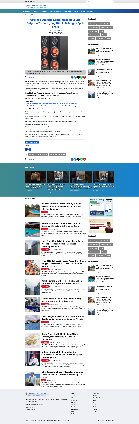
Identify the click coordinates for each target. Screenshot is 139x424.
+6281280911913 (30, 407)
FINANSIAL (45, 342)
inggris (91, 39)
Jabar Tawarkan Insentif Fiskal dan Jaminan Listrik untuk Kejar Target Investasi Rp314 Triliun (62, 375)
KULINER (73, 413)
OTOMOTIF (90, 11)
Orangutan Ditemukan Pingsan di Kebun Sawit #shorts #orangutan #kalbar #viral (35, 186)
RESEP (72, 411)
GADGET (33, 15)
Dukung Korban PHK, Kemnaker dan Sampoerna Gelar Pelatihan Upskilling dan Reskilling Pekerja (61, 355)
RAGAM (95, 404)
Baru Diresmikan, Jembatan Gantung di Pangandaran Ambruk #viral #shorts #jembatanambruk (56, 187)
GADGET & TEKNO (98, 398)
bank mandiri (93, 27)
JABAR (43, 380)
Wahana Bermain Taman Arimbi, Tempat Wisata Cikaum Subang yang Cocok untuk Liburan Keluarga (105, 51)
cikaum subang (94, 35)
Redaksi (27, 420)
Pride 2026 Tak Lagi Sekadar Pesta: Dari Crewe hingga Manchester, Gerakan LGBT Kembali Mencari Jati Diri (103, 83)
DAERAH (35, 11)
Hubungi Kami (41, 420)
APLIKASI (95, 395)
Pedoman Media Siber (54, 420)
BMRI (101, 31)
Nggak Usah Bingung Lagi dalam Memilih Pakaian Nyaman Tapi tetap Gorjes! (52, 103)
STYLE (76, 11)
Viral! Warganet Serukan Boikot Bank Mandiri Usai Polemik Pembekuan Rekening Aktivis (63, 317)
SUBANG (73, 398)
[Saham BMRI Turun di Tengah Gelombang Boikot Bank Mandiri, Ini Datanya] (32, 304)
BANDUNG (73, 404)
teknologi (33, 116)
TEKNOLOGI (68, 11)
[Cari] (111, 1)
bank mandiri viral (106, 27)
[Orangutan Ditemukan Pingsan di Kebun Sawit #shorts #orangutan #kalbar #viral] (35, 177)
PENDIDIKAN (44, 11)
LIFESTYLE (45, 212)
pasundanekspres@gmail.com (34, 404)
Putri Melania (58, 30)
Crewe (104, 35)
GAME (94, 400)
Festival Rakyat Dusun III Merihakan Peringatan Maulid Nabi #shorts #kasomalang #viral (81, 186)
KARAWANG (74, 402)
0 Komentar (30, 77)
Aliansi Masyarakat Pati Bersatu (99, 24)
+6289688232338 (30, 409)
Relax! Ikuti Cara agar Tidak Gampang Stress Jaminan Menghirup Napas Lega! (52, 106)
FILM (94, 407)
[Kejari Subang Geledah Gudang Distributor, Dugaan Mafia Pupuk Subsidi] (103, 177)
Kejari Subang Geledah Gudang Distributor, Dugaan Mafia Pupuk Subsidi (103, 186)
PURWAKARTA (74, 400)
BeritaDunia (93, 31)
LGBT (108, 39)
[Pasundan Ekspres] (37, 6)
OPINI (83, 11)
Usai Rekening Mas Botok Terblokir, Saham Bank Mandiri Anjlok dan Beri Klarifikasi (104, 93)
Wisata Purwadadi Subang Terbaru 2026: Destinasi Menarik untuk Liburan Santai (105, 61)
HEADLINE (27, 11)
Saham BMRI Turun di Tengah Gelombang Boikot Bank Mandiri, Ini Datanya (61, 300)
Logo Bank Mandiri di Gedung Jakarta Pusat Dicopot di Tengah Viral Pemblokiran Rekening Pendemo (105, 72)
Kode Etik (33, 420)
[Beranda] (23, 11)
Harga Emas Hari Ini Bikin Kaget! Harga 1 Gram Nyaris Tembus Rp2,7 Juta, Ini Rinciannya (61, 337)
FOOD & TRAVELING (55, 11)
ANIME (95, 409)
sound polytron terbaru (57, 154)
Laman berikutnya (31, 142)
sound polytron (42, 154)
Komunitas (100, 39)
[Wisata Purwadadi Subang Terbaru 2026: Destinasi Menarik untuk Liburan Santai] (91, 62)
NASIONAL (45, 249)
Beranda (27, 15)
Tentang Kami (66, 420)
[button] (36, 11)
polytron (31, 154)
